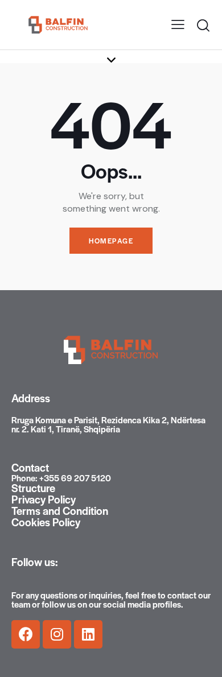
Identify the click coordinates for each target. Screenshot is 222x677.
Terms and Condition (59, 511)
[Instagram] (57, 634)
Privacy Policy (43, 499)
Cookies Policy (45, 522)
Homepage (111, 241)
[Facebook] (25, 634)
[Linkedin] (88, 634)
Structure (33, 488)
